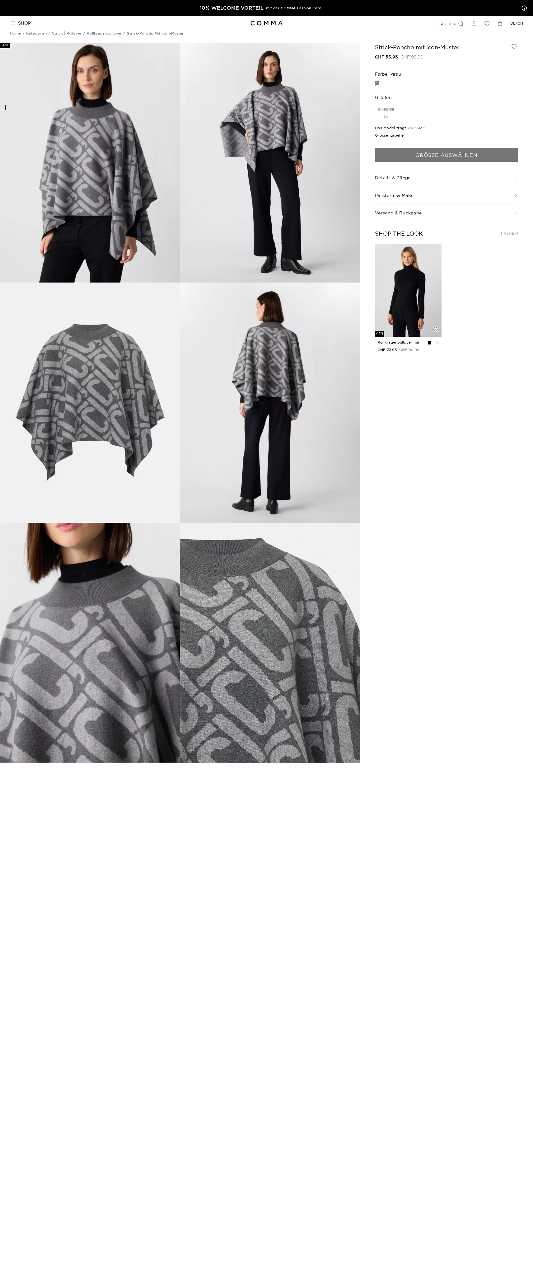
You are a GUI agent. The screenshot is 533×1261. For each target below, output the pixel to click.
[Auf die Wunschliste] (514, 46)
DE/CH (516, 23)
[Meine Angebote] (523, 8)
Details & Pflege (393, 177)
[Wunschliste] (487, 23)
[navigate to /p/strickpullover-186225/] (408, 290)
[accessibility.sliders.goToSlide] (5, 107)
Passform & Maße (394, 195)
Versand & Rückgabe (398, 212)
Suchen (447, 24)
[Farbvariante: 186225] (429, 342)
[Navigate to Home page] (266, 23)
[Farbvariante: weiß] (437, 342)
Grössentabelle (389, 135)
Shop (24, 23)
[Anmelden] (474, 23)
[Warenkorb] (500, 23)
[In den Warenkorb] (435, 318)
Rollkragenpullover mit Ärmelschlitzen (401, 342)
